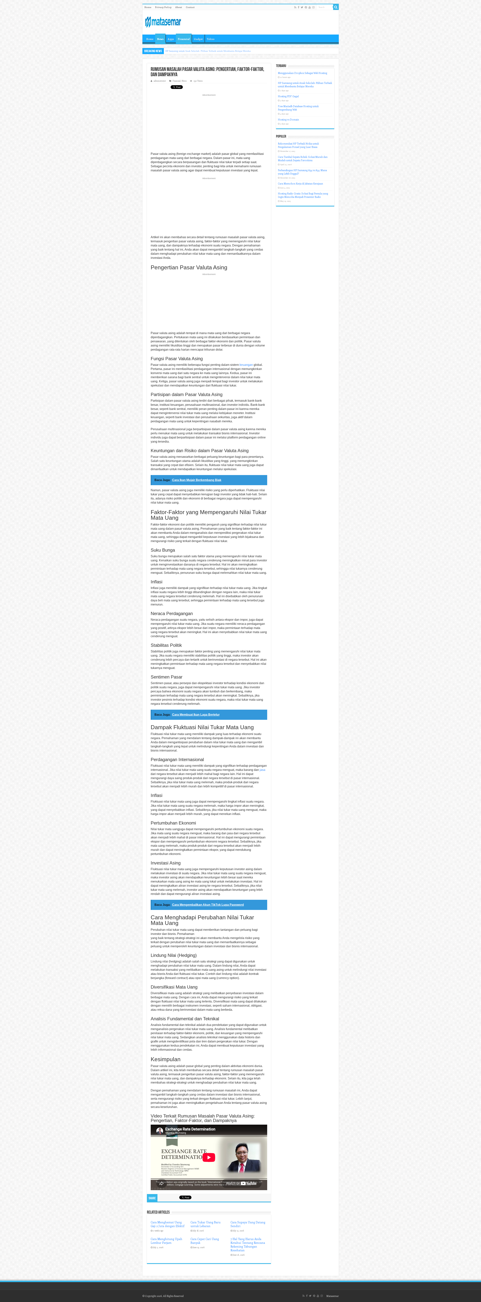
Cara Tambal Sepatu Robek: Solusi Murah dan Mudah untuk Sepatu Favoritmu (302, 158)
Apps (171, 39)
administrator (160, 80)
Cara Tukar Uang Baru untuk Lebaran (206, 1224)
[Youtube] (309, 7)
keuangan (246, 364)
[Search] (336, 7)
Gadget (198, 39)
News (160, 39)
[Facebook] (298, 7)
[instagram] (313, 7)
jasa (262, 769)
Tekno (210, 39)
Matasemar (332, 1295)
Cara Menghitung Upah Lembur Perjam (166, 1241)
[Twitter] (302, 7)
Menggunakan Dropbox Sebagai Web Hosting (302, 73)
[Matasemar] (163, 21)
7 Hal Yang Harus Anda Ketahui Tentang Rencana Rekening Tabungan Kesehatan (248, 1244)
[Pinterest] (305, 7)
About (178, 7)
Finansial (184, 39)
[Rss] (295, 7)
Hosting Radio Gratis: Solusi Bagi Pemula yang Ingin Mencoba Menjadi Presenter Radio (303, 195)
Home (147, 7)
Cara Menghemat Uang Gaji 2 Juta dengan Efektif (167, 1224)
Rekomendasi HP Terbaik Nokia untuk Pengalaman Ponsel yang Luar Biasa (298, 145)
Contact (190, 7)
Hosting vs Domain (288, 119)
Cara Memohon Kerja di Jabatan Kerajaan (300, 183)
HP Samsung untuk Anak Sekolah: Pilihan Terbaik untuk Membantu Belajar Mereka (305, 84)
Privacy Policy (163, 7)
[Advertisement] (209, 124)
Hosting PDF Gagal (175, 51)
